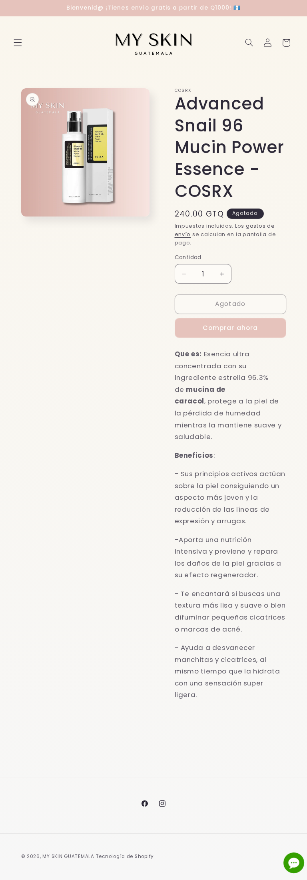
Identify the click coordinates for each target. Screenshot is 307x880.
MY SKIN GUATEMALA (68, 856)
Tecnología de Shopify (125, 856)
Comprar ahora (230, 327)
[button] (17, 43)
